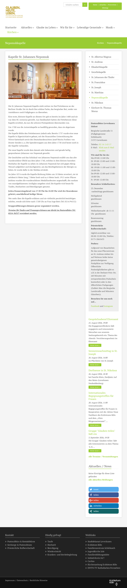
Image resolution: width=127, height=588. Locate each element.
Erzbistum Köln (95, 544)
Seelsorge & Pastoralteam (19, 544)
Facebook (95, 306)
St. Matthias (97, 92)
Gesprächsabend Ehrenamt (103, 319)
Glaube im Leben (46, 27)
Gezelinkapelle (98, 72)
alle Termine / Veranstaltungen (103, 456)
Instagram (108, 306)
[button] (104, 489)
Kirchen (11, 32)
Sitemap (105, 8)
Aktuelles (102, 5)
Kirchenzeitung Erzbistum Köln (102, 564)
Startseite (10, 27)
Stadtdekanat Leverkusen (99, 541)
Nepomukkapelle (114, 43)
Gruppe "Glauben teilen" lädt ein (102, 432)
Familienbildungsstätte (98, 554)
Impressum (10, 580)
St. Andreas (97, 61)
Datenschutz (22, 580)
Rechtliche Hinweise (39, 580)
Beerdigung (53, 548)
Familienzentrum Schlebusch (101, 548)
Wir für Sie (66, 27)
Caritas (91, 561)
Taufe (50, 541)
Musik (109, 27)
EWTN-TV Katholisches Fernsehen (104, 567)
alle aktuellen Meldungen (101, 479)
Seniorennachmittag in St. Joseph (103, 352)
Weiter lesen (94, 345)
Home (95, 5)
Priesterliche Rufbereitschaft (21, 548)
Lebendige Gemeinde (89, 27)
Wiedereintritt (54, 551)
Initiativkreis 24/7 (96, 558)
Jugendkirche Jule (96, 551)
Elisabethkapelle (99, 66)
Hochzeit (52, 544)
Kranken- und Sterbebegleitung (62, 554)
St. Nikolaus (97, 102)
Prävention (112, 5)
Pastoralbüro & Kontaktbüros (21, 541)
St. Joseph (96, 87)
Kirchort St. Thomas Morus (101, 109)
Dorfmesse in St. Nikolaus (103, 370)
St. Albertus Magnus (101, 56)
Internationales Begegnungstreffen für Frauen (101, 396)
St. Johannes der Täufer (102, 77)
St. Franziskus (98, 82)
